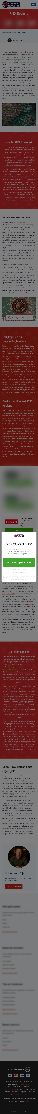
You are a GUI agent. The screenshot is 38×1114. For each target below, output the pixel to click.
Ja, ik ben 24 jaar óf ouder (19, 562)
